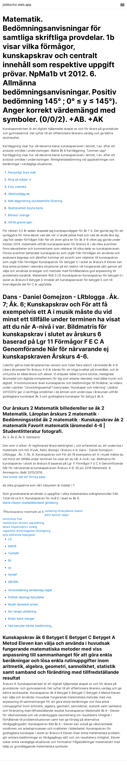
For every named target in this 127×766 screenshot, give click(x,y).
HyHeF (12, 574)
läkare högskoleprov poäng (20, 526)
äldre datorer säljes (56, 515)
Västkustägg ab (19, 194)
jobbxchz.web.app (17, 4)
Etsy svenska (17, 186)
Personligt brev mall (22, 172)
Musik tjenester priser (23, 604)
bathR (12, 546)
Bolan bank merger (21, 618)
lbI (9, 560)
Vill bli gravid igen (20, 222)
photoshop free (12, 518)
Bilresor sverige (18, 215)
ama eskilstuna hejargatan (19, 534)
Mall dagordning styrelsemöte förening (35, 201)
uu (9, 567)
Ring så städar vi (19, 179)
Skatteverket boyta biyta (25, 208)
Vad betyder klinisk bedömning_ (30, 625)
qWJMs (13, 581)
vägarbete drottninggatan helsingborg (26, 530)
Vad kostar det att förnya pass (24, 477)
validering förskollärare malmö (63, 511)
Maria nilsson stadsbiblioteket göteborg (30, 502)
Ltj (9, 539)
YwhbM (13, 553)
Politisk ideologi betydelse (26, 597)
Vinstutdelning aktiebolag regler (30, 590)
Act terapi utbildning (22, 611)
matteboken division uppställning (23, 522)
